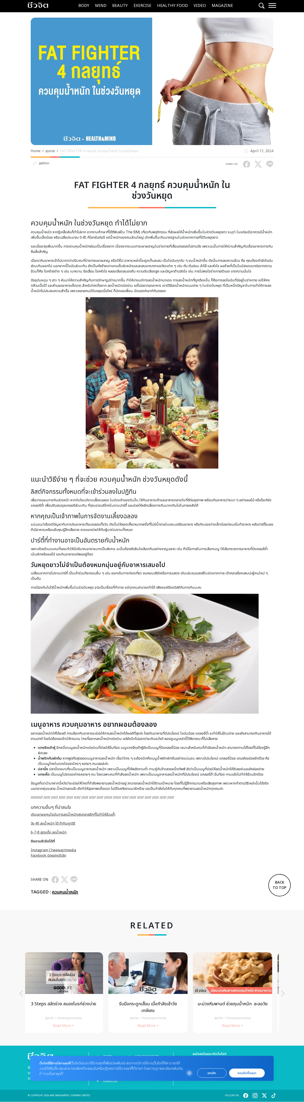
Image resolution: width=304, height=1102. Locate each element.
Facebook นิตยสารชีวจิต (48, 855)
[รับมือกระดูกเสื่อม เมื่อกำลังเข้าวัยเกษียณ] (67, 992)
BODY (83, 6)
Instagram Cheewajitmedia (53, 850)
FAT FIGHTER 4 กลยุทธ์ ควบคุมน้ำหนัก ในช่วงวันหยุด (99, 151)
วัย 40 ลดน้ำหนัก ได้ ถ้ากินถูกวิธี (53, 823)
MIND (100, 6)
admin (44, 163)
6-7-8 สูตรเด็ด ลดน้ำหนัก (49, 832)
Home (36, 151)
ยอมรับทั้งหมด (246, 1073)
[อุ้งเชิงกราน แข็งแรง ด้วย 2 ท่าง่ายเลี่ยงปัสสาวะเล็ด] (236, 992)
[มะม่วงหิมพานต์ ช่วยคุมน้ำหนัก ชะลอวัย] (152, 992)
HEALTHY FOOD (172, 6)
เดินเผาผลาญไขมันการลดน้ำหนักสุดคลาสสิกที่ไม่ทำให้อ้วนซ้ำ (73, 814)
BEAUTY (120, 6)
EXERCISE (142, 6)
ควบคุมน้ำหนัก (65, 892)
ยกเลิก (211, 1073)
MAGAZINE (222, 6)
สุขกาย (50, 151)
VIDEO (200, 6)
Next (283, 993)
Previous (21, 993)
